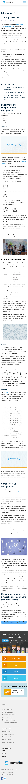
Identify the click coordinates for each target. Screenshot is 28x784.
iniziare (16, 665)
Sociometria (5, 707)
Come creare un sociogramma (14, 92)
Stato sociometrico (7, 709)
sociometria (6, 392)
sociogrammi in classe (13, 37)
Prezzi (16, 671)
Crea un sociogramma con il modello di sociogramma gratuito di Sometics (14, 97)
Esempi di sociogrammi (8, 712)
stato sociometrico (17, 582)
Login (16, 678)
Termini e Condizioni (7, 772)
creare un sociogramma (13, 489)
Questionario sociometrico (9, 722)
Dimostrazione (16, 658)
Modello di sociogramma (9, 714)
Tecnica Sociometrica (8, 717)
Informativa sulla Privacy (8, 774)
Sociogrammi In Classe (8, 720)
